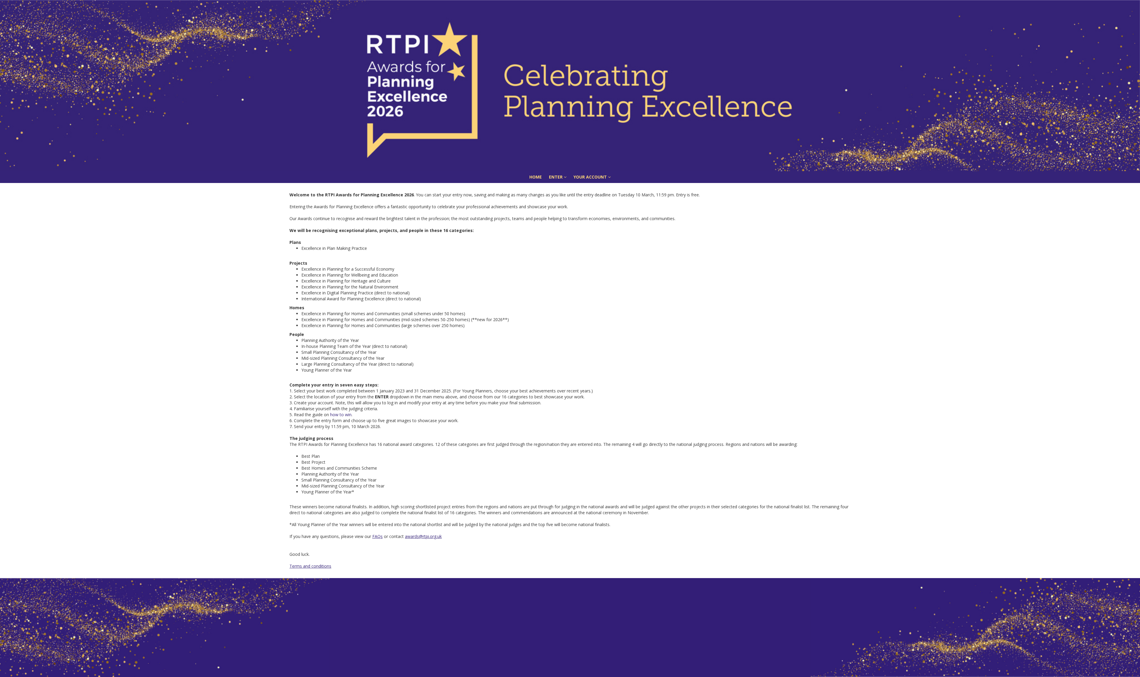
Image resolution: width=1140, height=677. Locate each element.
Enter (556, 177)
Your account (591, 177)
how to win (341, 414)
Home (535, 177)
